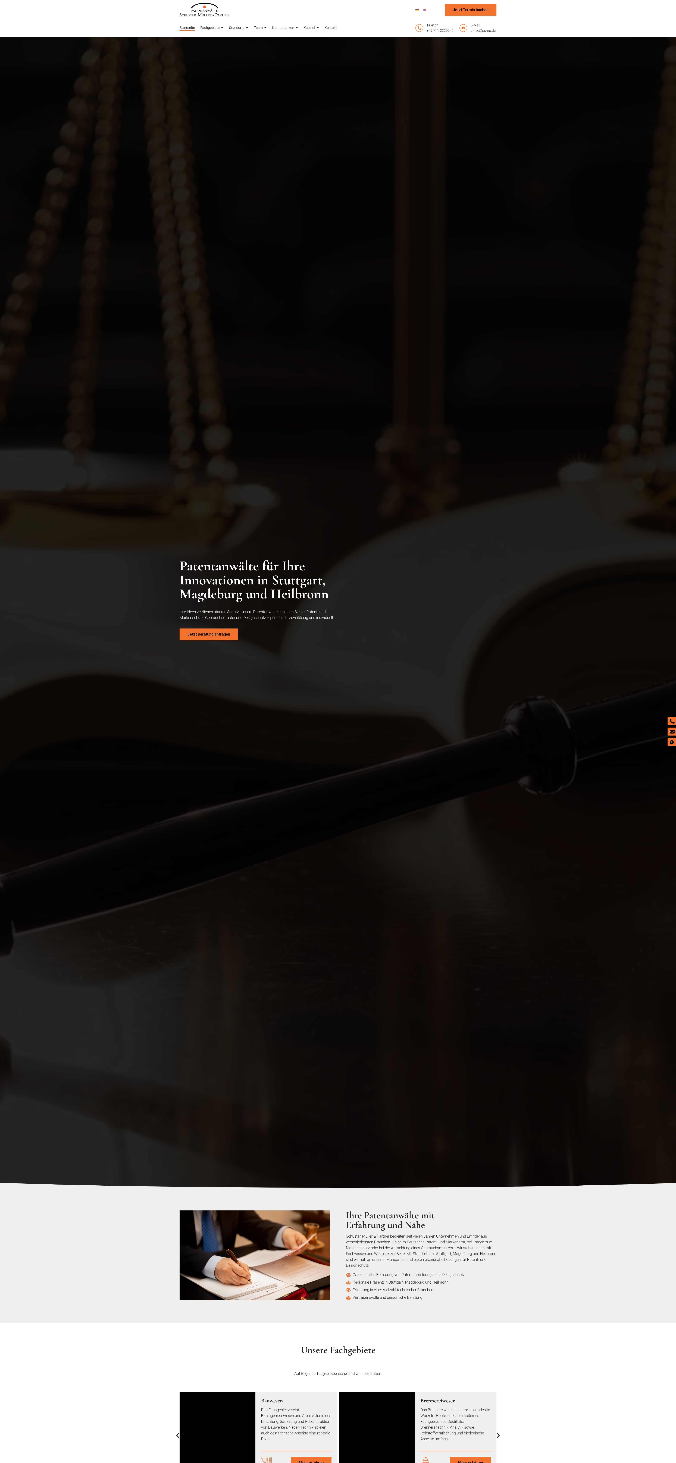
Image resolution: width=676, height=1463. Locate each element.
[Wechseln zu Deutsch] (417, 10)
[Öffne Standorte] (247, 27)
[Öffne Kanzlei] (317, 27)
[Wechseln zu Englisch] (424, 10)
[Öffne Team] (265, 27)
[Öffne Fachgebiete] (222, 27)
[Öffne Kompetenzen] (296, 27)
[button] (177, 1435)
